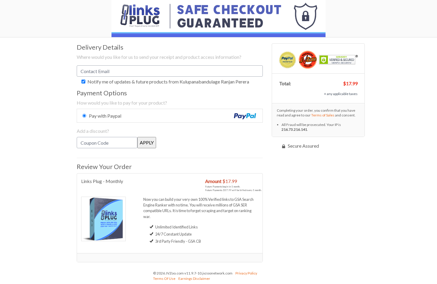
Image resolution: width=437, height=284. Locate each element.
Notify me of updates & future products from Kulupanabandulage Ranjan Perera (168, 81)
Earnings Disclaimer (194, 278)
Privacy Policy (246, 273)
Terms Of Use (164, 278)
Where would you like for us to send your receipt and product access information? (159, 57)
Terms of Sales (322, 115)
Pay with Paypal (105, 116)
